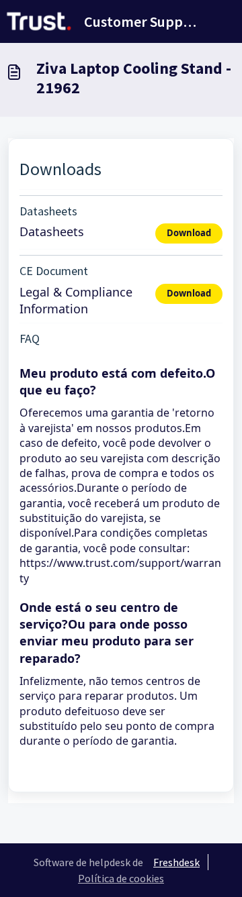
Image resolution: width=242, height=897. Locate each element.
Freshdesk (176, 862)
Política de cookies (121, 878)
